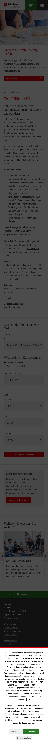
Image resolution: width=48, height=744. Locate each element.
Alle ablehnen (17, 731)
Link (28, 699)
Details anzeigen (24, 738)
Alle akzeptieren (31, 731)
